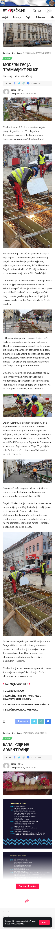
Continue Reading (27, 886)
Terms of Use (20, 924)
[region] (27, 35)
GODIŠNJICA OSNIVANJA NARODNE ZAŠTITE (27, 704)
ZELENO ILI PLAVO (14, 690)
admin (13, 90)
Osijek (8, 58)
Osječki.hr (17, 10)
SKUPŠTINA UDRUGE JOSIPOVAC (21, 709)
